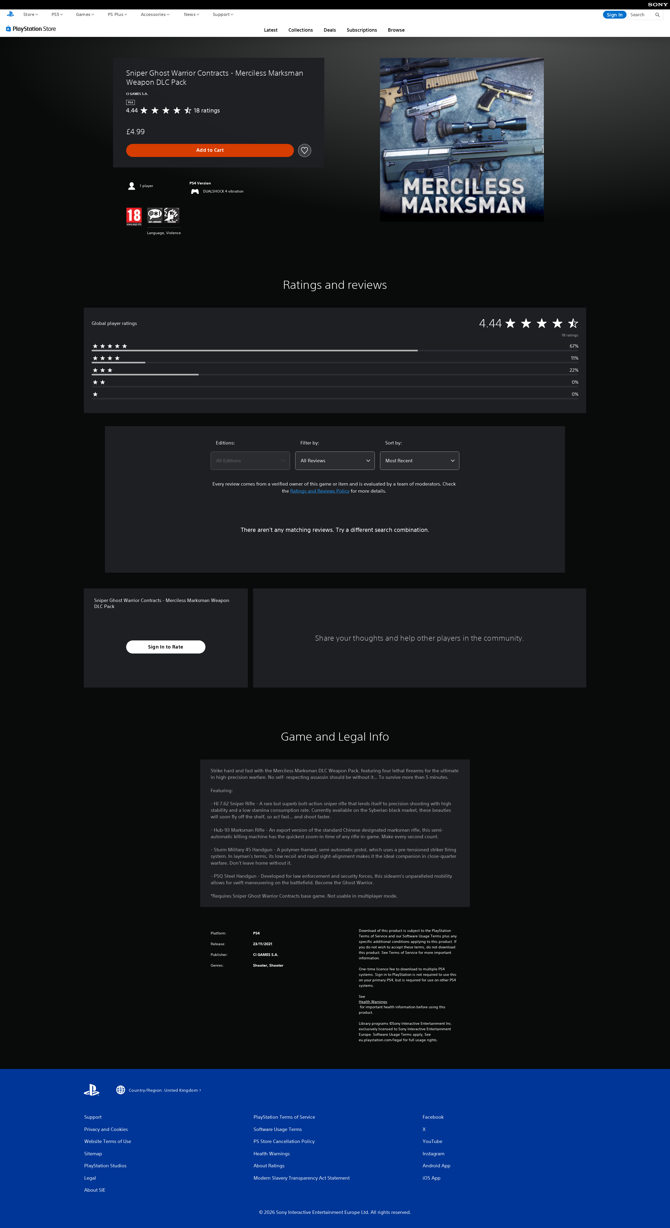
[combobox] (250, 461)
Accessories (153, 14)
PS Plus (115, 14)
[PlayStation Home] (10, 14)
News (190, 14)
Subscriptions (362, 30)
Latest (271, 30)
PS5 (55, 14)
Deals (330, 30)
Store (28, 14)
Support (221, 14)
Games (83, 14)
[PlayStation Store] (32, 28)
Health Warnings (373, 1001)
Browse (396, 30)
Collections (300, 30)
